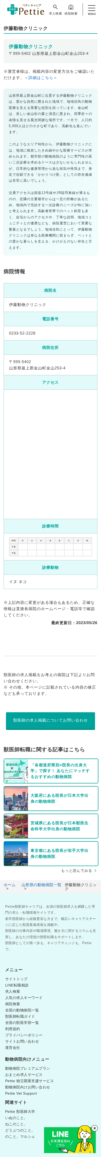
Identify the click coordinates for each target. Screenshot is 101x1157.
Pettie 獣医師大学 (20, 1111)
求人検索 (55, 13)
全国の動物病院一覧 (22, 1010)
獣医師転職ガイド (20, 1016)
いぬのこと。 (16, 1118)
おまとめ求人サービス (24, 1075)
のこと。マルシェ (20, 1136)
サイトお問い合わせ (22, 1041)
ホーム (10, 885)
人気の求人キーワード (24, 998)
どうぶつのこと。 (20, 1130)
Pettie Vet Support (21, 1093)
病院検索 (70, 13)
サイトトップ (16, 979)
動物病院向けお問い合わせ (27, 1087)
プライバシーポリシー (24, 1035)
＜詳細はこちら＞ (40, 77)
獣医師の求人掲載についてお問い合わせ (50, 720)
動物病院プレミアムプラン (27, 1068)
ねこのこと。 (16, 1124)
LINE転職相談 (17, 985)
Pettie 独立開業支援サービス (29, 1081)
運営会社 (12, 1047)
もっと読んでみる (76, 870)
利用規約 (12, 1029)
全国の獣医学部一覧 (22, 1023)
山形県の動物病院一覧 (41, 885)
